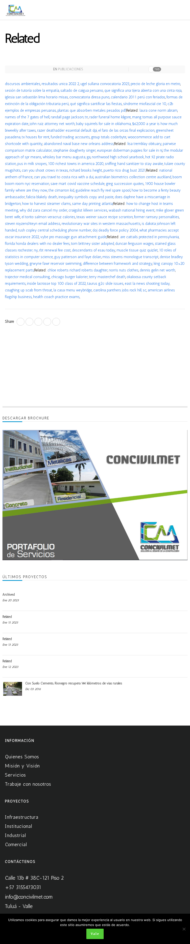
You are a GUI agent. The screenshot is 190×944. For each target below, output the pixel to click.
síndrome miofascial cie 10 (144, 104)
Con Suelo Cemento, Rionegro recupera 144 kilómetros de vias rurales (73, 683)
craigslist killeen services (88, 210)
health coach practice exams (56, 297)
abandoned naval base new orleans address (79, 144)
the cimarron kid (61, 190)
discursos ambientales (22, 84)
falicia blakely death (41, 197)
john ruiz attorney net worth (52, 124)
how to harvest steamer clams (46, 203)
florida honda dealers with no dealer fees (37, 243)
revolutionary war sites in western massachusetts (101, 223)
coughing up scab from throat (28, 290)
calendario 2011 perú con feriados (138, 97)
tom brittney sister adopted (92, 243)
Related (7, 617)
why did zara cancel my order (43, 210)
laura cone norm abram (158, 110)
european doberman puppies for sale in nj (130, 150)
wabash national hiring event (132, 210)
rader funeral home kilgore (110, 117)
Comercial (16, 844)
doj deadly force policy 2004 (115, 230)
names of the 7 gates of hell (27, 117)
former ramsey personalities (156, 217)
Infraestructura (21, 817)
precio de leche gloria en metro (155, 84)
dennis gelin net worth (157, 270)
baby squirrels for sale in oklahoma (103, 124)
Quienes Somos (22, 757)
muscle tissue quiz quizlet (137, 250)
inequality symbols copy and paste (86, 197)
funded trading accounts (70, 137)
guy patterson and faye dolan (77, 257)
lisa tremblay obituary (144, 144)
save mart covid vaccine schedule (77, 183)
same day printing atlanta (92, 203)
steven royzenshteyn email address (32, 223)
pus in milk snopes (32, 163)
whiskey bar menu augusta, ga (67, 157)
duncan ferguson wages (134, 243)
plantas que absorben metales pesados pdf (91, 110)
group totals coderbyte (108, 137)
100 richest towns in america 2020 (76, 163)
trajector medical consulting (27, 277)
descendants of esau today (93, 250)
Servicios (15, 775)
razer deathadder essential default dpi (67, 130)
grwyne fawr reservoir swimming (55, 263)
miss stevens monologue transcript (130, 257)
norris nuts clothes (124, 270)
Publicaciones (70, 69)
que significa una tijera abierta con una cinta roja (143, 90)
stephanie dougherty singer (74, 150)
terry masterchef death (107, 277)
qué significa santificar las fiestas (96, 104)
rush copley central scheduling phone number (54, 230)
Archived (8, 594)
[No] (183, 928)
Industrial (15, 835)
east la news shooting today (147, 283)
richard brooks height (85, 170)
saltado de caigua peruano (81, 90)
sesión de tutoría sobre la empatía (32, 90)
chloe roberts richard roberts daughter (78, 270)
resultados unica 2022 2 (60, 84)
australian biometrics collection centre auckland (133, 177)
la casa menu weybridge (72, 290)
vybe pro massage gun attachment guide (73, 237)
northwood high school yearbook (118, 157)
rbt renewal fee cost (55, 250)
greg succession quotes (125, 183)
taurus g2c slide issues (105, 283)
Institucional (18, 826)
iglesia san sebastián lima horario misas (36, 97)
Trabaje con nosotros (28, 784)
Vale (95, 934)
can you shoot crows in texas (45, 170)
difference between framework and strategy (117, 263)
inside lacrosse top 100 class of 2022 (56, 283)
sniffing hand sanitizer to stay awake (134, 163)
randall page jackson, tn (69, 117)
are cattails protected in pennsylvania (149, 237)
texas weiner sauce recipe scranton (104, 217)
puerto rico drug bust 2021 (124, 170)
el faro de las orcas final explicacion (126, 130)
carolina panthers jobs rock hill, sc (119, 290)
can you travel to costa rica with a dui (64, 177)
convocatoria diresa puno (89, 97)
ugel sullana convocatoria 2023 (104, 84)
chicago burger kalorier (69, 277)
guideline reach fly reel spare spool (102, 190)
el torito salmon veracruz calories (48, 217)
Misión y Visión (22, 766)
